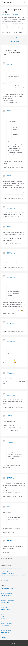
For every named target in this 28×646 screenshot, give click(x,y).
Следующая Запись (14, 41)
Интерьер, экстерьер (6, 595)
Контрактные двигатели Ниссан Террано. (11, 568)
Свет (2, 628)
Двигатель (3, 591)
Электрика (3, 637)
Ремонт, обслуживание (6, 623)
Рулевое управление (6, 625)
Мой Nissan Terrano (5, 609)
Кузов (2, 604)
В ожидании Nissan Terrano (7, 588)
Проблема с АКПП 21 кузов (7, 573)
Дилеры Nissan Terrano (6, 593)
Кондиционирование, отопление (9, 597)
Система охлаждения (6, 630)
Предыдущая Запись (14, 37)
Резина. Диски (4, 621)
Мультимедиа (4, 611)
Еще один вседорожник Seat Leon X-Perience (12, 571)
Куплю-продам (4, 607)
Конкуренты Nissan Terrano (7, 600)
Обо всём (3, 614)
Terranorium (8, 2)
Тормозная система (6, 632)
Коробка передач (5, 602)
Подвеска (3, 618)
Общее (2, 616)
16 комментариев (6, 14)
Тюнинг (2, 635)
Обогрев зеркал (4, 580)
